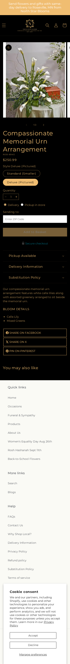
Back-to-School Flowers (24, 459)
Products (14, 424)
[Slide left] (26, 125)
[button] (47, 25)
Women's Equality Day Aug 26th (30, 441)
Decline (33, 645)
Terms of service (19, 578)
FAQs (11, 516)
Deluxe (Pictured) (20, 182)
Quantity (9, 190)
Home (12, 397)
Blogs (12, 492)
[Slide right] (43, 125)
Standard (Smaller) (21, 173)
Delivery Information (22, 542)
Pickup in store (35, 205)
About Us (14, 432)
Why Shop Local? (20, 534)
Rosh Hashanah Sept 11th (24, 450)
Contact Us (15, 525)
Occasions (15, 406)
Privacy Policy (17, 551)
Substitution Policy (21, 569)
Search (12, 483)
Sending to (16, 212)
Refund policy (17, 560)
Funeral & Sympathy (21, 415)
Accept (33, 635)
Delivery (14, 205)
